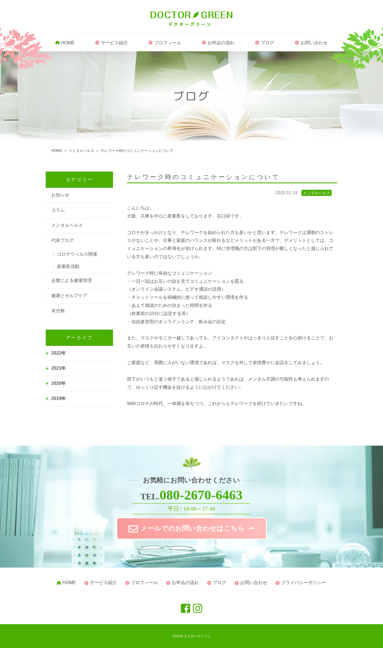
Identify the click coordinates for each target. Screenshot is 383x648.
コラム (58, 210)
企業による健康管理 (71, 280)
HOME (68, 42)
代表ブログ (62, 240)
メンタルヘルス (67, 225)
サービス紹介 (114, 42)
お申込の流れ (220, 42)
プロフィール (167, 42)
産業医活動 (68, 266)
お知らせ (60, 195)
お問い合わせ (314, 42)
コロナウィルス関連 (77, 254)
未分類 (58, 310)
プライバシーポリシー (303, 582)
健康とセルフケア (69, 295)
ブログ (267, 42)
